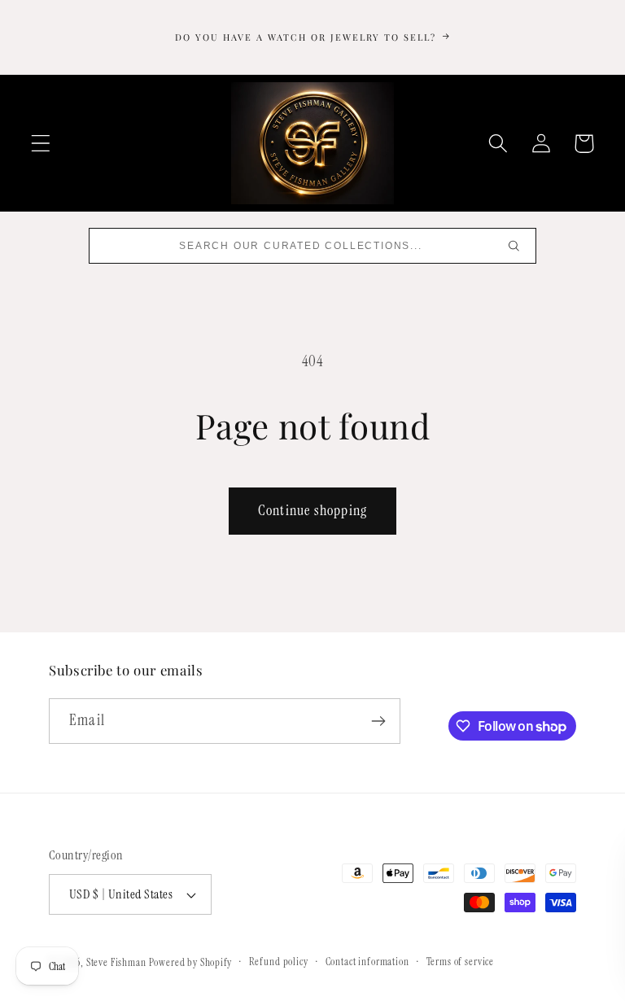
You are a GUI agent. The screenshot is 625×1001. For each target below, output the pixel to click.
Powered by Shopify (190, 962)
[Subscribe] (378, 721)
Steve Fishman (116, 962)
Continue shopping (312, 510)
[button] (41, 143)
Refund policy (278, 961)
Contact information (367, 961)
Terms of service (460, 961)
